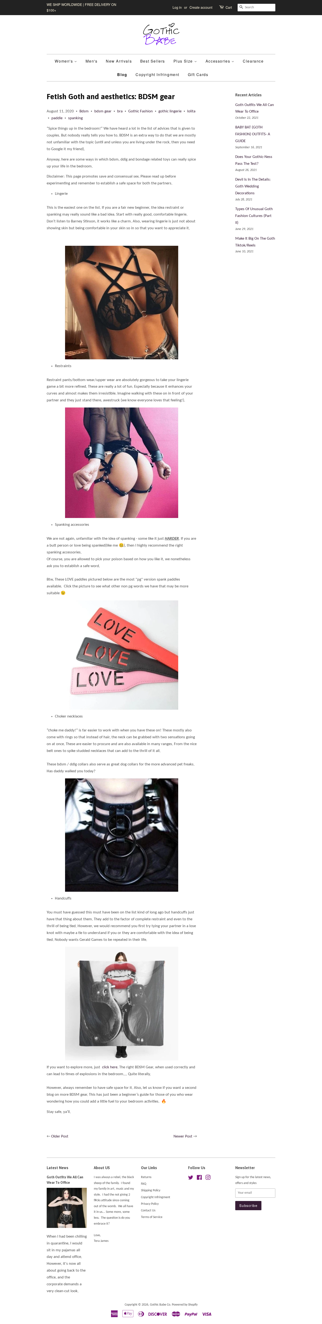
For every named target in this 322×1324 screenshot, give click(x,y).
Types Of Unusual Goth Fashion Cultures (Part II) (254, 216)
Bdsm (84, 111)
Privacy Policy (150, 1204)
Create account (201, 7)
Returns (146, 1177)
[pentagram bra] (122, 302)
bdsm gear (102, 111)
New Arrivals (119, 61)
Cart (229, 7)
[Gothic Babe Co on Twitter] (190, 1178)
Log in (177, 7)
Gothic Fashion (140, 111)
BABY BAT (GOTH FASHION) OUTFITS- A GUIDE (252, 134)
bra (120, 111)
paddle (56, 118)
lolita (191, 111)
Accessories (218, 61)
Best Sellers (152, 61)
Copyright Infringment (157, 74)
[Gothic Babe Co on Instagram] (208, 1178)
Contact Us (148, 1210)
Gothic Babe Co (160, 1305)
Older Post (59, 1136)
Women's (64, 61)
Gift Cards (198, 74)
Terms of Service (151, 1217)
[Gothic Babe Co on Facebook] (199, 1178)
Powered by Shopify (185, 1305)
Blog (122, 74)
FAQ (143, 1184)
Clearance (253, 61)
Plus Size (183, 61)
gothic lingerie (170, 111)
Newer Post (182, 1136)
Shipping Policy (150, 1190)
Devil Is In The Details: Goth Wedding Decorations (253, 186)
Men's (91, 61)
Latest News (57, 1168)
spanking (75, 118)
